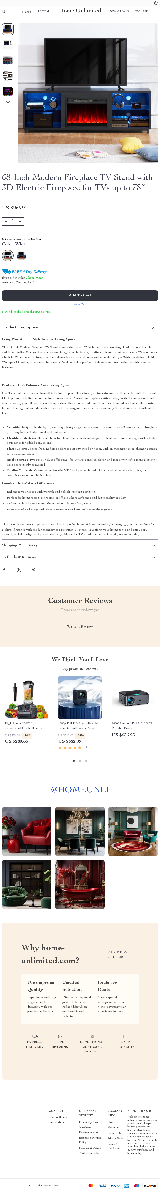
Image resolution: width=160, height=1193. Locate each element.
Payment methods (89, 1132)
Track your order (89, 1153)
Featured (141, 11)
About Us (113, 1128)
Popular (44, 11)
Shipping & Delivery (91, 1148)
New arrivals (119, 11)
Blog (110, 1122)
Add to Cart (80, 296)
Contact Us (114, 1133)
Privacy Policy (116, 1138)
